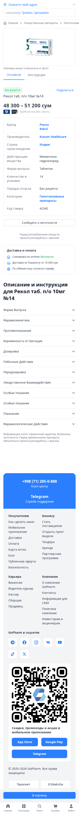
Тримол (27, 13)
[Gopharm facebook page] (24, 642)
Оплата (13, 544)
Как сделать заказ (21, 522)
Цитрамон (41, 13)
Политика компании (49, 611)
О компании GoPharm (51, 584)
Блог (11, 555)
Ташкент (23, 784)
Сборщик (15, 600)
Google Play (54, 742)
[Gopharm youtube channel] (60, 642)
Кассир (13, 594)
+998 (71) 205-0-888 (39, 481)
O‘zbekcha (55, 784)
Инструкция (36, 75)
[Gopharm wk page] (48, 642)
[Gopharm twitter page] (24, 654)
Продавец (15, 606)
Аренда (47, 548)
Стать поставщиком (52, 524)
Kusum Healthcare (53, 137)
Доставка (15, 538)
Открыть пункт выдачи (53, 534)
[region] (39, 47)
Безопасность (18, 567)
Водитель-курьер (20, 588)
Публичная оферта (22, 561)
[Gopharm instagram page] (36, 642)
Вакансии (15, 582)
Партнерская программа (51, 556)
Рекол (44, 125)
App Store (24, 742)
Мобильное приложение (17, 529)
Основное (14, 75)
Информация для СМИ (54, 601)
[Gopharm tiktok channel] (12, 654)
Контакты (49, 593)
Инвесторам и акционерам (52, 621)
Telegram (39, 496)
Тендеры (48, 542)
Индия (45, 144)
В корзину (39, 795)
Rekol (44, 129)
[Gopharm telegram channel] (12, 642)
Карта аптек (17, 549)
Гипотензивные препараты (52, 198)
